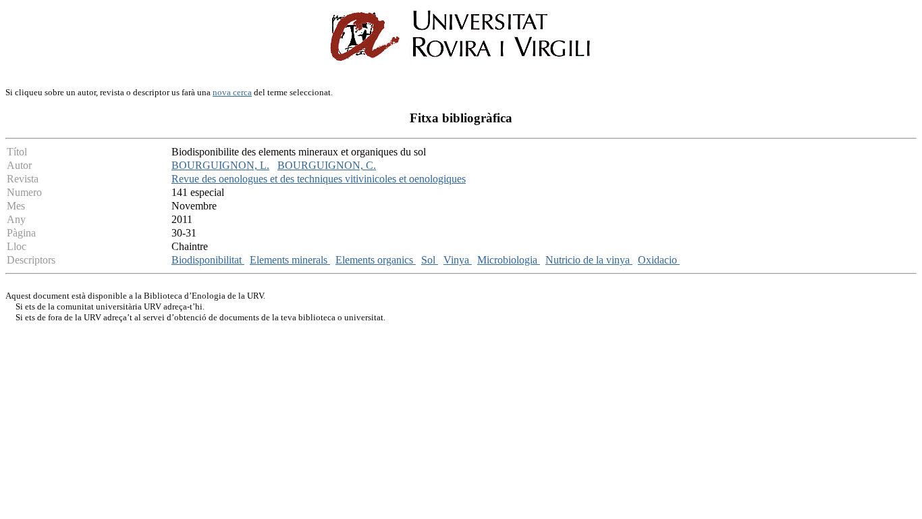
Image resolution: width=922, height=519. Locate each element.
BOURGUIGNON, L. (220, 165)
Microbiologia (508, 260)
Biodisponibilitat (207, 260)
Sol (429, 260)
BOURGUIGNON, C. (326, 165)
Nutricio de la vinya (588, 260)
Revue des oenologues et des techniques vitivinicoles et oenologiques (318, 178)
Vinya (457, 260)
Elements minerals (290, 260)
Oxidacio (659, 260)
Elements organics (375, 260)
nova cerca (232, 92)
